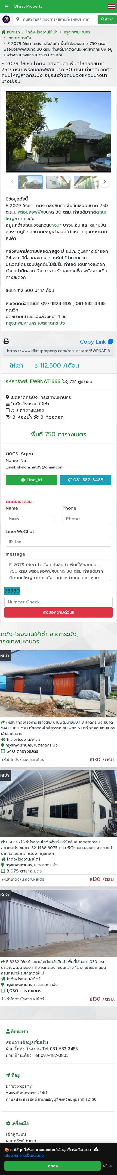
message (15, 554)
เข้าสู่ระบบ (16, 1134)
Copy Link (94, 342)
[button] (104, 181)
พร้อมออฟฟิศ (30, 212)
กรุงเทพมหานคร (21, 323)
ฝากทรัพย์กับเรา (21, 1140)
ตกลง (53, 1165)
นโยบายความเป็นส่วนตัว (24, 1155)
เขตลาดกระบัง (51, 323)
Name (12, 508)
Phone (69, 508)
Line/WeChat (20, 531)
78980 (12, 591)
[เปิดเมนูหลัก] (6, 6)
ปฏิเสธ (108, 1165)
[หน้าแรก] (6, 19)
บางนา (55, 225)
